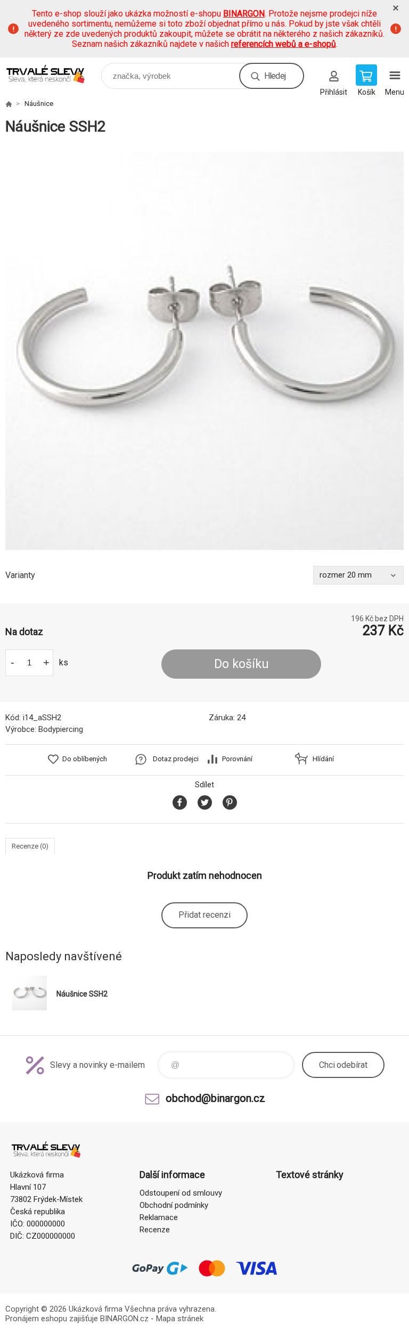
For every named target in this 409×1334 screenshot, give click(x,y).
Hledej (274, 76)
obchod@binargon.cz (215, 1098)
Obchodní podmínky (174, 1205)
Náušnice (38, 104)
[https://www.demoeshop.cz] (8, 104)
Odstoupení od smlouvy (181, 1193)
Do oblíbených (84, 759)
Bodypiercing (60, 729)
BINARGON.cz (124, 1318)
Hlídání (323, 759)
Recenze (155, 1229)
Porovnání (237, 759)
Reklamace (159, 1217)
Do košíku (241, 664)
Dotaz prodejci (176, 759)
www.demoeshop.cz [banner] (52, 73)
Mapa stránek (179, 1318)
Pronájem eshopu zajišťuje (51, 1318)
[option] (204, 351)
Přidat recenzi (204, 915)
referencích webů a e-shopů (283, 44)
